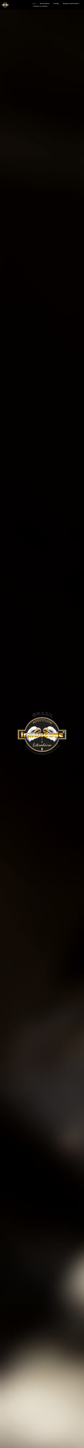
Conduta (56, 3)
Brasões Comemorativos (71, 3)
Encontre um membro (40, 6)
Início (34, 3)
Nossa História (44, 3)
